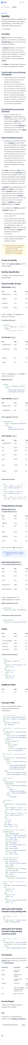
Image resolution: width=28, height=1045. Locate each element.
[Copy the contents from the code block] (22, 325)
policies (4, 960)
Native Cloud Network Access (12, 138)
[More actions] (26, 2)
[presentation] (14, 328)
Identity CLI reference (19, 1019)
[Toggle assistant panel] (23, 2)
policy (20, 253)
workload (6, 48)
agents (24, 129)
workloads (7, 117)
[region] (14, 301)
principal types (6, 42)
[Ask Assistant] (24, 325)
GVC (18, 170)
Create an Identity (14, 264)
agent (16, 121)
